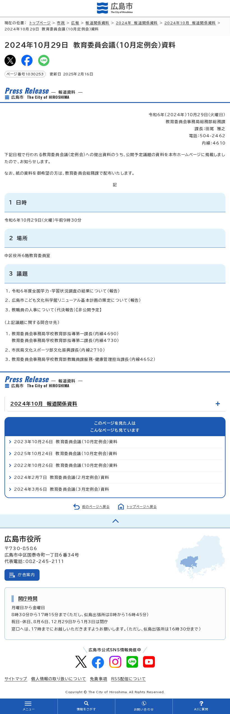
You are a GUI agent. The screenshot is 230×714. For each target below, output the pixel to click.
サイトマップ (15, 679)
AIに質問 (201, 709)
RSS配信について (128, 679)
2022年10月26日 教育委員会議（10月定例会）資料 (66, 465)
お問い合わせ (144, 709)
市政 (61, 23)
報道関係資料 (97, 23)
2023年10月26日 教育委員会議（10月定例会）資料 (66, 442)
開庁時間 (28, 598)
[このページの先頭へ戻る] (115, 521)
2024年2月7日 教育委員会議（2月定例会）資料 (61, 477)
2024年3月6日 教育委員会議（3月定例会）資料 (61, 489)
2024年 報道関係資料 (137, 23)
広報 (75, 23)
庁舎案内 (26, 575)
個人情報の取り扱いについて (58, 679)
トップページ (40, 23)
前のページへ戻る (96, 506)
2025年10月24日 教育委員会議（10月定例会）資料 (66, 454)
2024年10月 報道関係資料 (190, 23)
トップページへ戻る (142, 506)
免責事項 (98, 679)
